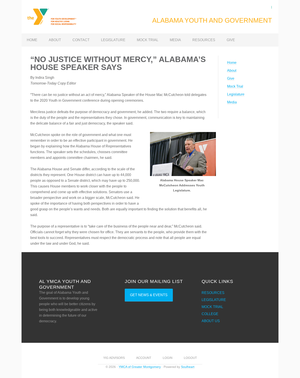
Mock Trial (235, 86)
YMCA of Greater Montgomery (140, 367)
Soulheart (187, 367)
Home (232, 62)
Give (230, 78)
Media (232, 102)
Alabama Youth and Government (57, 14)
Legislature (235, 94)
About (231, 70)
